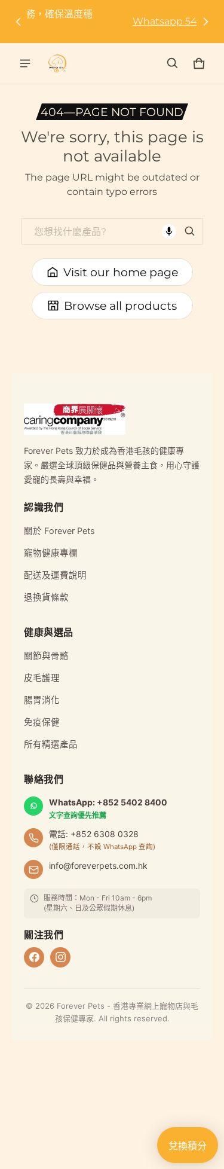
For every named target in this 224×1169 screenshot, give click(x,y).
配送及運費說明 (55, 575)
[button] (172, 63)
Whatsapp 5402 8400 (112, 21)
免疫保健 (42, 722)
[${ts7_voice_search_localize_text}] (169, 231)
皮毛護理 (42, 678)
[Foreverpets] (57, 63)
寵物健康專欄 (51, 553)
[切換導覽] (25, 63)
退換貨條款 (46, 597)
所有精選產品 (51, 744)
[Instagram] (60, 957)
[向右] (205, 21)
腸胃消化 (42, 700)
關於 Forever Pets (59, 531)
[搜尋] (190, 231)
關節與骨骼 (46, 656)
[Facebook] (34, 957)
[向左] (18, 21)
